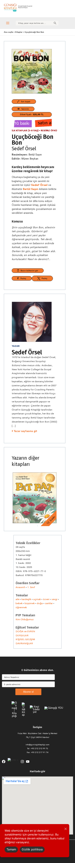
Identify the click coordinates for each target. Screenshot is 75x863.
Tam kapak (24, 101)
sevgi (54, 599)
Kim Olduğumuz (25, 619)
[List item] (3, 761)
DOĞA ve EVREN (25, 631)
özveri (46, 599)
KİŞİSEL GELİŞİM (25, 639)
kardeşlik (26, 599)
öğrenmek (21, 607)
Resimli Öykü (49, 130)
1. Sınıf (31, 587)
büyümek (30, 603)
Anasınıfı (20, 587)
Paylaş (22, 278)
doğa (40, 603)
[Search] (55, 23)
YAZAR (16, 346)
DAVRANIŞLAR (24, 643)
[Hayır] (65, 829)
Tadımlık (24, 108)
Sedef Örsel (24, 149)
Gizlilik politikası (32, 849)
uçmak (37, 599)
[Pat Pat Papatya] (35, 497)
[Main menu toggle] (8, 23)
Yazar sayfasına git (25, 431)
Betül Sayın (35, 154)
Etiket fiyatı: (31, 114)
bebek (19, 603)
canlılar (49, 603)
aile (17, 599)
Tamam (11, 849)
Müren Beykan (29, 158)
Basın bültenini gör (28, 270)
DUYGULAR (22, 635)
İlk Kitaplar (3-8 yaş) (25, 130)
